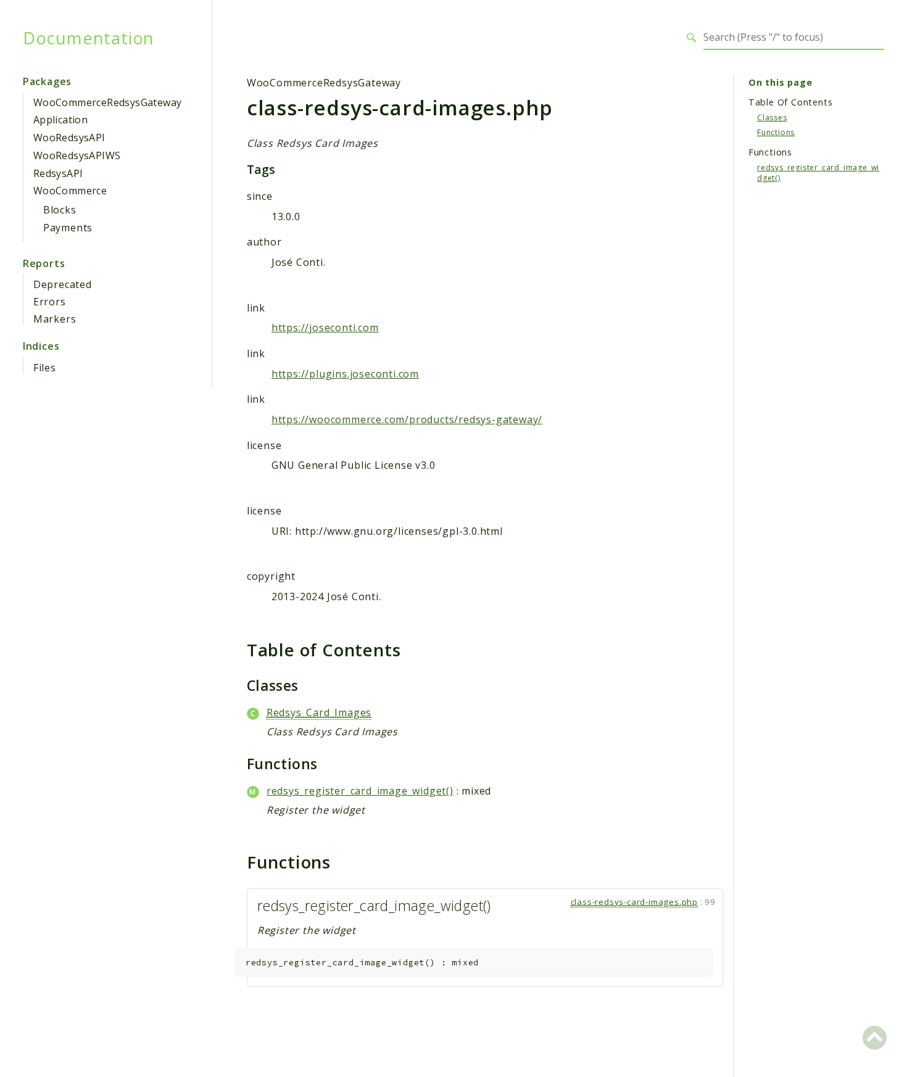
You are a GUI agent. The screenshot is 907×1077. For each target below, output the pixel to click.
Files (44, 367)
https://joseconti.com (325, 327)
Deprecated (62, 284)
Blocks (60, 210)
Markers (55, 319)
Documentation (88, 37)
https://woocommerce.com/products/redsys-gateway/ (406, 419)
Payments (68, 227)
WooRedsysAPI (69, 137)
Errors (49, 301)
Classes (772, 117)
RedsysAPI (58, 173)
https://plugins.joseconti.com (345, 374)
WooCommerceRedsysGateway (107, 102)
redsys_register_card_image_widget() (360, 791)
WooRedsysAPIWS (77, 155)
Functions (776, 131)
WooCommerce (70, 190)
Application (60, 119)
